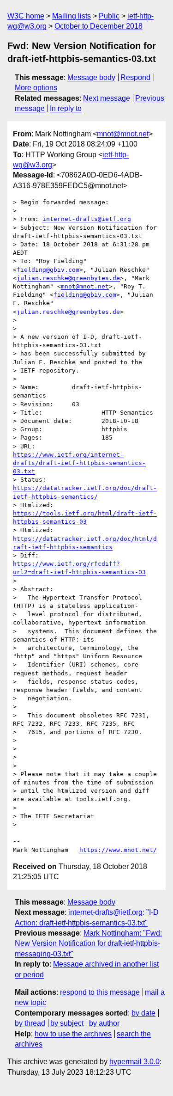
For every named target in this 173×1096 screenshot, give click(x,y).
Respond (135, 77)
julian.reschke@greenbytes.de (68, 278)
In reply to (66, 108)
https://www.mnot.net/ (118, 849)
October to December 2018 (98, 26)
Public (109, 16)
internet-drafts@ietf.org (86, 218)
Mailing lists (71, 16)
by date (143, 1013)
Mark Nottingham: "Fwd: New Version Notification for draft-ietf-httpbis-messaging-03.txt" (88, 943)
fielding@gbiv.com (48, 269)
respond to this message (100, 992)
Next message (106, 98)
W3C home (25, 16)
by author (104, 1023)
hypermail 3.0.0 (134, 1061)
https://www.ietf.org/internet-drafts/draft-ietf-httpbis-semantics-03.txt (79, 463)
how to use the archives (73, 1034)
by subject (67, 1023)
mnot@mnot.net (123, 134)
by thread (30, 1023)
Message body (91, 77)
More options (36, 88)
